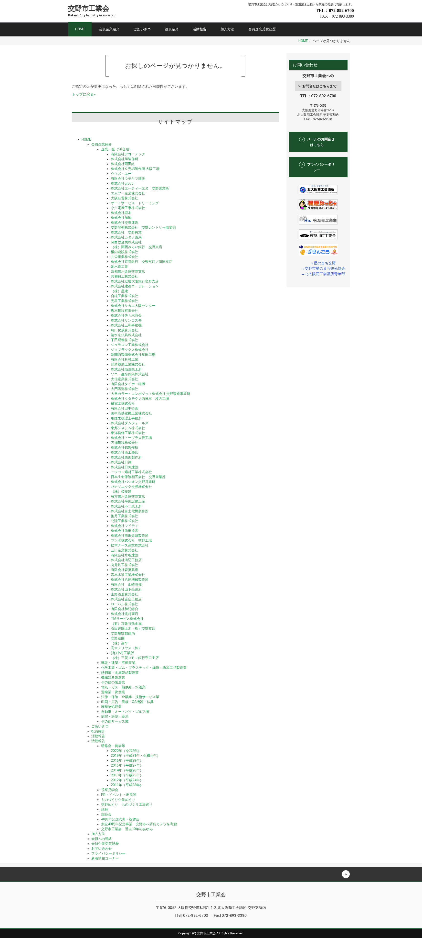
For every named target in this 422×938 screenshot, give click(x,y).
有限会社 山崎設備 (126, 584)
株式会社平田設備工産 (128, 501)
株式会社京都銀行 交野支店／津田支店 (141, 262)
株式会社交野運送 (124, 222)
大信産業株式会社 (124, 379)
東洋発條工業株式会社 (128, 433)
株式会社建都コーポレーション (135, 286)
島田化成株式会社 (124, 330)
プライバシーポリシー (108, 853)
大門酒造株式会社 (124, 389)
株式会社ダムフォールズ (129, 423)
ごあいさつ (142, 29)
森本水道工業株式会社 (128, 575)
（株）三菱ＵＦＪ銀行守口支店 (135, 658)
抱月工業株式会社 (124, 516)
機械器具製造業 (113, 677)
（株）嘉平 (119, 643)
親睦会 (106, 814)
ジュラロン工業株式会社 (129, 345)
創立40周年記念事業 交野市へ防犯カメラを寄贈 (139, 824)
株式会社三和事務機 (126, 325)
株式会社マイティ (124, 526)
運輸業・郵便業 (113, 692)
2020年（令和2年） (126, 751)
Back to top (211, 874)
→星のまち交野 (323, 263)
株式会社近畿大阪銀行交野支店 (135, 281)
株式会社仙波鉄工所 (126, 369)
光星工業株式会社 (124, 301)
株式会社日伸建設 (124, 467)
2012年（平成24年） (127, 780)
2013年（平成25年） (127, 775)
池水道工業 (119, 266)
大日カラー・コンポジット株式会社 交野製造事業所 (150, 394)
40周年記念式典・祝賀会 (120, 819)
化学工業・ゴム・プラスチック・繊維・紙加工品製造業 (144, 668)
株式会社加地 (121, 218)
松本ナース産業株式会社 (129, 545)
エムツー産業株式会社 (128, 193)
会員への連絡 (101, 839)
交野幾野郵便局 (123, 633)
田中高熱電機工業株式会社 (131, 413)
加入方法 (227, 29)
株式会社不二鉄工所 (126, 506)
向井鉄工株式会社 (124, 565)
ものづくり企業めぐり (118, 800)
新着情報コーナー (105, 858)
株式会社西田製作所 (126, 457)
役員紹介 (172, 29)
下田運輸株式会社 (124, 340)
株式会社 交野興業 (126, 232)
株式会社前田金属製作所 (129, 535)
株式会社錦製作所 (124, 447)
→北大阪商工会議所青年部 (323, 274)
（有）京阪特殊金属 (126, 623)
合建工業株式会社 (124, 296)
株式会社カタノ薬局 (126, 237)
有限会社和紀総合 (124, 609)
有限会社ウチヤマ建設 (128, 178)
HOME (80, 29)
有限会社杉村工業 (124, 359)
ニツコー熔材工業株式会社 (131, 472)
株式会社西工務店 (124, 452)
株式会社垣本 (121, 213)
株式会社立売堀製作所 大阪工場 (135, 169)
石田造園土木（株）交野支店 (133, 628)
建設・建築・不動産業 (118, 663)
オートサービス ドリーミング (135, 203)
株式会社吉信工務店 (126, 599)
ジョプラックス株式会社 (129, 350)
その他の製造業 (113, 682)
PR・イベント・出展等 (118, 795)
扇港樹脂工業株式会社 (128, 364)
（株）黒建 (119, 291)
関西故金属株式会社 (126, 242)
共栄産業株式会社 (124, 257)
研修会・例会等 (113, 746)
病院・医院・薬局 (114, 716)
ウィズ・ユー (121, 174)
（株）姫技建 (121, 491)
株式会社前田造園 (124, 531)
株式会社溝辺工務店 (126, 560)
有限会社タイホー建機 (128, 384)
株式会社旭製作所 (124, 159)
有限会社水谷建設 (124, 555)
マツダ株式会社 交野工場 (131, 540)
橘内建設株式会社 (124, 252)
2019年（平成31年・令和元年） (135, 756)
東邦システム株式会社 (128, 428)
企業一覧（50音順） (116, 149)
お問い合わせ (101, 848)
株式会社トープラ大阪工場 (131, 438)
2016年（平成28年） (127, 760)
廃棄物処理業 (111, 707)
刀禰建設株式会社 (124, 443)
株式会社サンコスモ (126, 320)
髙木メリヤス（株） (126, 648)
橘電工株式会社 (123, 403)
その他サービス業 (114, 721)
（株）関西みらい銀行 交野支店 (136, 247)
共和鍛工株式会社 (124, 276)
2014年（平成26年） (127, 770)
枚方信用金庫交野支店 (128, 496)
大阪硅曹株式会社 (124, 198)
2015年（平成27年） (127, 765)
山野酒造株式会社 (124, 594)
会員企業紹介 (109, 29)
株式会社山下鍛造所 (126, 589)
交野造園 (118, 638)
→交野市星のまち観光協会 (323, 268)
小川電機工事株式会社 (128, 208)
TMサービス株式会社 (127, 619)
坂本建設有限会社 (124, 311)
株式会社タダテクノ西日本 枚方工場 (140, 399)
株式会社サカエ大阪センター (133, 306)
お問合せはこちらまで (319, 86)
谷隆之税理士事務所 (126, 418)
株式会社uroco (122, 183)
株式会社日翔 (121, 462)
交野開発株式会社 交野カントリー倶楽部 (143, 227)
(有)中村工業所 (122, 653)
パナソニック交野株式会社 (131, 487)
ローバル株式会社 (124, 604)
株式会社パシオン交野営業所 (133, 482)
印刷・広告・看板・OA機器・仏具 (127, 702)
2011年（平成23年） (127, 785)
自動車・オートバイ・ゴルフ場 (125, 712)
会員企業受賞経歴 (262, 29)
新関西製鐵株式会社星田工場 (133, 355)
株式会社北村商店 (124, 614)
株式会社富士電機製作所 (129, 511)
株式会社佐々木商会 (126, 315)
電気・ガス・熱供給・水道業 (123, 687)
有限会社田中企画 (124, 408)
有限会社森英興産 (124, 570)
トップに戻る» (83, 94)
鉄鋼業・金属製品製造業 (120, 672)
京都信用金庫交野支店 (128, 271)
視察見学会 (109, 790)
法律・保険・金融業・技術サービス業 (130, 697)
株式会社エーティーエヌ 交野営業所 (140, 188)
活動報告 (199, 29)
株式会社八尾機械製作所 (129, 579)
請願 (104, 809)
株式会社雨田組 (123, 164)
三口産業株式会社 (124, 550)
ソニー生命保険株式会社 (129, 374)
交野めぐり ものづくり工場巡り (126, 804)
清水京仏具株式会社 (126, 335)
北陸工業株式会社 (124, 521)
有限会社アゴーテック (128, 154)
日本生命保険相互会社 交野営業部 (138, 477)
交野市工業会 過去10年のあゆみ (127, 829)
